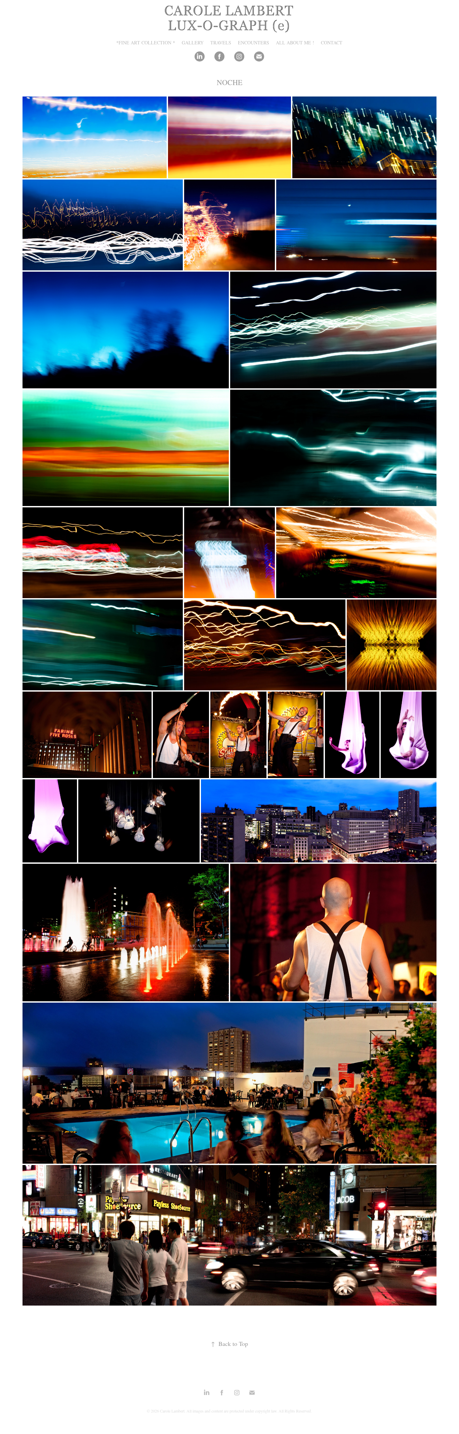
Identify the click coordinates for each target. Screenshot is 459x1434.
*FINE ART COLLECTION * (145, 42)
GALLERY (193, 42)
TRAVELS (220, 42)
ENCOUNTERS (253, 42)
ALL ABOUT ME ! (295, 42)
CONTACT (331, 42)
